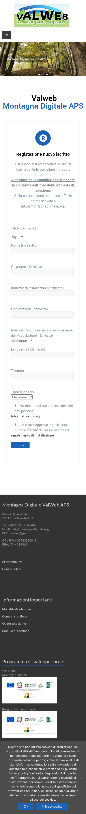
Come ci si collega (14, 616)
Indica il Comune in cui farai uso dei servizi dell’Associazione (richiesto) (42, 332)
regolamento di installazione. (32, 435)
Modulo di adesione (15, 631)
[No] (80, 778)
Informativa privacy (26, 416)
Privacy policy (12, 562)
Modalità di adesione (16, 609)
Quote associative (14, 623)
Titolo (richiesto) (23, 228)
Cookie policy (11, 569)
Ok (26, 806)
